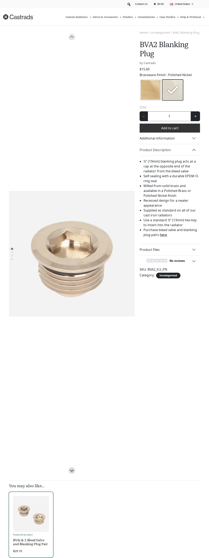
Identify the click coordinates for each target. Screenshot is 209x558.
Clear (143, 107)
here (163, 234)
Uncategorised (160, 32)
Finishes (128, 17)
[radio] (150, 90)
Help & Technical (190, 17)
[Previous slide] (72, 37)
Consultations (146, 17)
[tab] (12, 249)
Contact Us (141, 4)
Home (144, 32)
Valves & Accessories (105, 17)
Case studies (167, 17)
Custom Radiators (77, 17)
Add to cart (169, 128)
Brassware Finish (166, 75)
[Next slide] (72, 470)
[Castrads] (19, 17)
